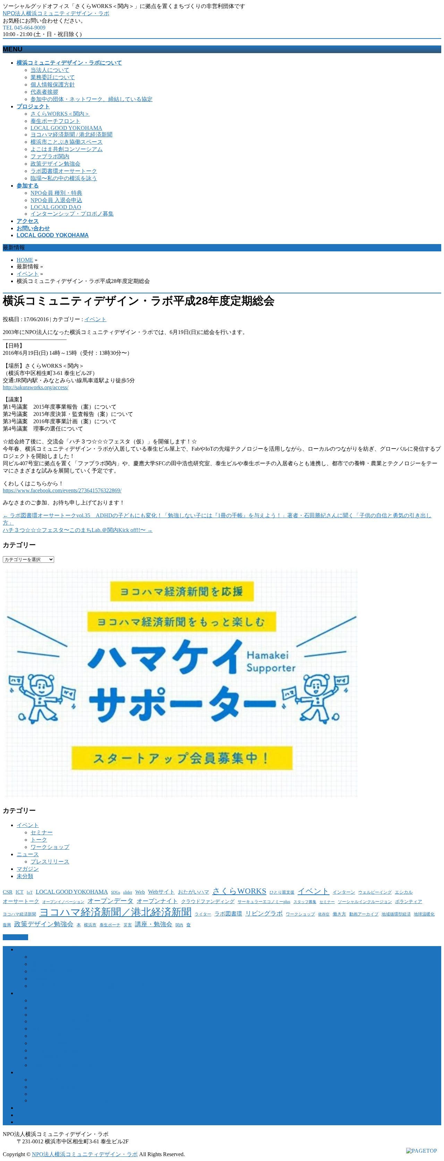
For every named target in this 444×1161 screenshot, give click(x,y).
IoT (30, 892)
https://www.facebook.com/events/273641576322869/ (62, 490)
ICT (20, 892)
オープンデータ (110, 900)
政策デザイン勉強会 (55, 164)
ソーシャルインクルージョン (365, 902)
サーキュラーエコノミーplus (264, 901)
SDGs (115, 892)
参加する (28, 1072)
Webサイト (161, 892)
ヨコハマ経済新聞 (19, 914)
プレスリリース (50, 862)
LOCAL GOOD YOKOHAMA (66, 128)
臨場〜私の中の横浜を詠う (64, 178)
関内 (179, 925)
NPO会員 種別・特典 (56, 193)
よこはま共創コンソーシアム (67, 149)
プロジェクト (33, 993)
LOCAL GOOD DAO (56, 207)
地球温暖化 (424, 914)
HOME (25, 260)
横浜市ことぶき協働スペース (67, 142)
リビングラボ (264, 913)
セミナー (42, 832)
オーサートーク (21, 901)
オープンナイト (157, 901)
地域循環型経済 (396, 914)
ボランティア (408, 901)
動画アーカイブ (363, 914)
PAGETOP (15, 937)
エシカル (404, 892)
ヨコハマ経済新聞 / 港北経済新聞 (71, 134)
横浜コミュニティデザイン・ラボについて (69, 949)
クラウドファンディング (207, 901)
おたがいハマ (193, 892)
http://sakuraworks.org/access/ (35, 387)
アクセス (28, 1108)
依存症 (324, 914)
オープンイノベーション (63, 902)
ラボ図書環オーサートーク (64, 171)
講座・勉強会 (153, 924)
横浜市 (90, 925)
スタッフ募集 (304, 902)
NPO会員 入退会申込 (56, 200)
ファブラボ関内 (50, 156)
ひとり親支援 (282, 892)
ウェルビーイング (375, 892)
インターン (344, 892)
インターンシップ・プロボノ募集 (72, 214)
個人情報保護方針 (53, 84)
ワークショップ (50, 847)
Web (140, 892)
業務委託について (53, 77)
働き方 (339, 914)
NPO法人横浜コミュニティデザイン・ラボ (56, 13)
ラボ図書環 (228, 913)
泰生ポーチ (110, 924)
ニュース (28, 854)
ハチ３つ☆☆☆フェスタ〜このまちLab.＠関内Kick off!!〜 (78, 530)
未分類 (25, 876)
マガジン (28, 869)
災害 (127, 925)
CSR (7, 892)
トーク (39, 840)
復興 (7, 925)
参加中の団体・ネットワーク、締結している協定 (92, 99)
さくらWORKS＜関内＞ (60, 114)
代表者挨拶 (44, 92)
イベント (28, 274)
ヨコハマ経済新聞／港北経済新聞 (115, 912)
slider (127, 892)
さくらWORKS (239, 891)
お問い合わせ (33, 1115)
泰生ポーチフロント (55, 121)
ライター (203, 914)
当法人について (50, 70)
